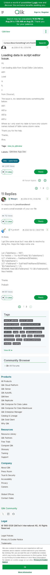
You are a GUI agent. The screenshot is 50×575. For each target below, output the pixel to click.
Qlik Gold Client (8, 419)
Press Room (6, 471)
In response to (15, 204)
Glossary (5, 449)
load (23, 336)
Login (35, 2)
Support (4, 457)
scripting (16, 344)
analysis (7, 344)
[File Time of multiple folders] (40, 180)
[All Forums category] (5, 365)
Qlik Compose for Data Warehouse (16, 408)
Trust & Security (8, 475)
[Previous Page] (37, 188)
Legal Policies (7, 535)
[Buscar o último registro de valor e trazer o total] (44, 180)
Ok (25, 567)
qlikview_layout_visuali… (30, 324)
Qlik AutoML (6, 393)
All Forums (14, 366)
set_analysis (39, 336)
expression (8, 336)
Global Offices (7, 494)
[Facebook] (13, 514)
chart (22, 332)
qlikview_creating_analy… (34, 328)
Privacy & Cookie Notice (12, 539)
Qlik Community (9, 508)
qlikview (7, 332)
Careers (4, 487)
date (18, 336)
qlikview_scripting (11, 324)
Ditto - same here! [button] (10, 161)
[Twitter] (3, 514)
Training (4, 453)
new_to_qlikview (15, 146)
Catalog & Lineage (9, 416)
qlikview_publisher (34, 332)
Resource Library (8, 434)
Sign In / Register (41, 12)
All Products (6, 381)
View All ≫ (8, 350)
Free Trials (5, 441)
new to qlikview (26, 321)
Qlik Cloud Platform (9, 385)
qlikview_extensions (32, 340)
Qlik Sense (6, 389)
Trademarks (6, 543)
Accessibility (6, 479)
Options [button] (46, 31)
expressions (9, 340)
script (15, 332)
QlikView (6, 31)
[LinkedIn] (8, 514)
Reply (40, 172)
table (30, 336)
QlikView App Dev (17, 152)
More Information (25, 572)
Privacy (4, 483)
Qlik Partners (6, 438)
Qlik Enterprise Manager (11, 412)
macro (19, 340)
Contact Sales (7, 498)
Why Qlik (5, 423)
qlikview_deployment (12, 328)
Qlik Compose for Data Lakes (14, 404)
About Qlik (5, 467)
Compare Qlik (7, 445)
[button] (47, 47)
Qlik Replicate (7, 400)
